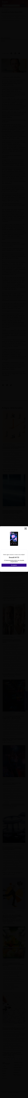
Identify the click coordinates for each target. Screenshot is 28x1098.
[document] (14, 549)
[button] (26, 528)
